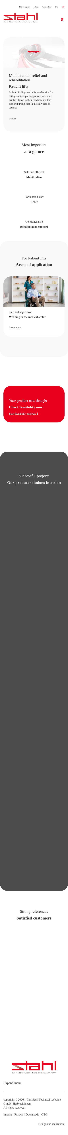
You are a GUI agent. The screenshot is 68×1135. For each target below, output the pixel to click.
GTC (44, 1114)
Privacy (18, 1114)
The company (24, 7)
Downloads (32, 1114)
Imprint (7, 1114)
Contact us (46, 7)
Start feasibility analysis (22, 413)
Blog (36, 7)
